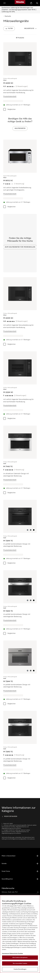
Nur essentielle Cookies (20, 963)
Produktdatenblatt (9, 96)
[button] (27, 530)
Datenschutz (14, 953)
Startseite (8, 16)
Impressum (5, 953)
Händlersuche (8, 888)
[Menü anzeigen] (4, 3)
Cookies (20, 953)
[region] (20, 934)
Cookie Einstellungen (20, 969)
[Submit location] (37, 892)
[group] (20, 77)
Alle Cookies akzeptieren (19, 957)
